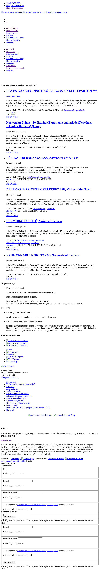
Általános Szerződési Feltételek (19, 396)
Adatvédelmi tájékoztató (16, 398)
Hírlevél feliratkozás (14, 8)
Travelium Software (56, 458)
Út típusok (10, 51)
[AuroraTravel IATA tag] (64, 415)
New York (16, 96)
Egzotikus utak (12, 33)
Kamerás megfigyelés (15, 401)
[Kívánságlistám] (6, 19)
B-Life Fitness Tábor (14, 38)
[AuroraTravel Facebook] (12, 12)
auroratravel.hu (19, 461)
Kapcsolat (10, 386)
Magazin (9, 35)
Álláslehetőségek (13, 391)
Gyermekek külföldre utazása (18, 403)
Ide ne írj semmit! (10, 493)
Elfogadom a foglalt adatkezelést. (40, 505)
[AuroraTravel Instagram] (34, 12)
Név (5, 469)
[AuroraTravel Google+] (56, 12)
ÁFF (3, 461)
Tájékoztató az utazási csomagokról (20, 384)
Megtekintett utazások (15, 68)
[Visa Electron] (12, 359)
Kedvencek (11, 66)
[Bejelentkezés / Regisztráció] (6, 24)
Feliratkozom (6, 440)
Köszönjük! (6, 566)
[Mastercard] (11, 352)
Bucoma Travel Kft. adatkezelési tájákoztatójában (37, 505)
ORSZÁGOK (12, 28)
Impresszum (11, 382)
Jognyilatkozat (12, 389)
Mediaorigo (16, 458)
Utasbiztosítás (12, 405)
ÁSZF (9, 461)
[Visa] (9, 350)
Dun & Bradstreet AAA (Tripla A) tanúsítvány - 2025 (28, 408)
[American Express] (14, 357)
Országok (10, 49)
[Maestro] (10, 354)
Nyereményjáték (13, 40)
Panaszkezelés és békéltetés (17, 393)
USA (8, 96)
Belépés (9, 70)
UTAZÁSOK (12, 31)
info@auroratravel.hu (15, 5)
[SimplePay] (11, 361)
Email (5, 481)
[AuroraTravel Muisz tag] (39, 415)
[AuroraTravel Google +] (17, 345)
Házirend (10, 410)
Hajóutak (10, 42)
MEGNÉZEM (12, 117)
